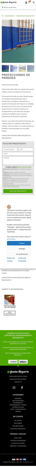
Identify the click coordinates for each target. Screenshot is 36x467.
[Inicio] (2, 16)
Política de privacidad (24, 167)
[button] (31, 22)
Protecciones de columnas (10, 306)
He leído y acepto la (18, 176)
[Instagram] (14, 388)
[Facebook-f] (22, 388)
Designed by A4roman (28, 462)
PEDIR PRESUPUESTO (9, 313)
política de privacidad (13, 186)
